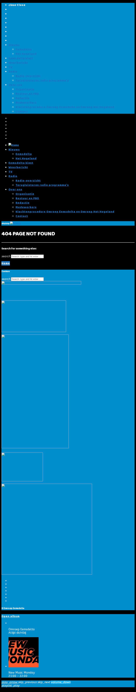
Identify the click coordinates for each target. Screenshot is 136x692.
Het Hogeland (26, 54)
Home (5, 263)
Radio (12, 71)
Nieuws (14, 45)
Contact (22, 111)
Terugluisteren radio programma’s (42, 80)
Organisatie (25, 89)
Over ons (15, 85)
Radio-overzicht (28, 76)
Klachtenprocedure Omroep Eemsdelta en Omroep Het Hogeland (65, 107)
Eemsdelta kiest (20, 58)
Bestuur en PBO (27, 94)
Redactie (23, 98)
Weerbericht (18, 62)
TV (10, 67)
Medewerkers (26, 102)
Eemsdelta (24, 49)
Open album (10, 616)
